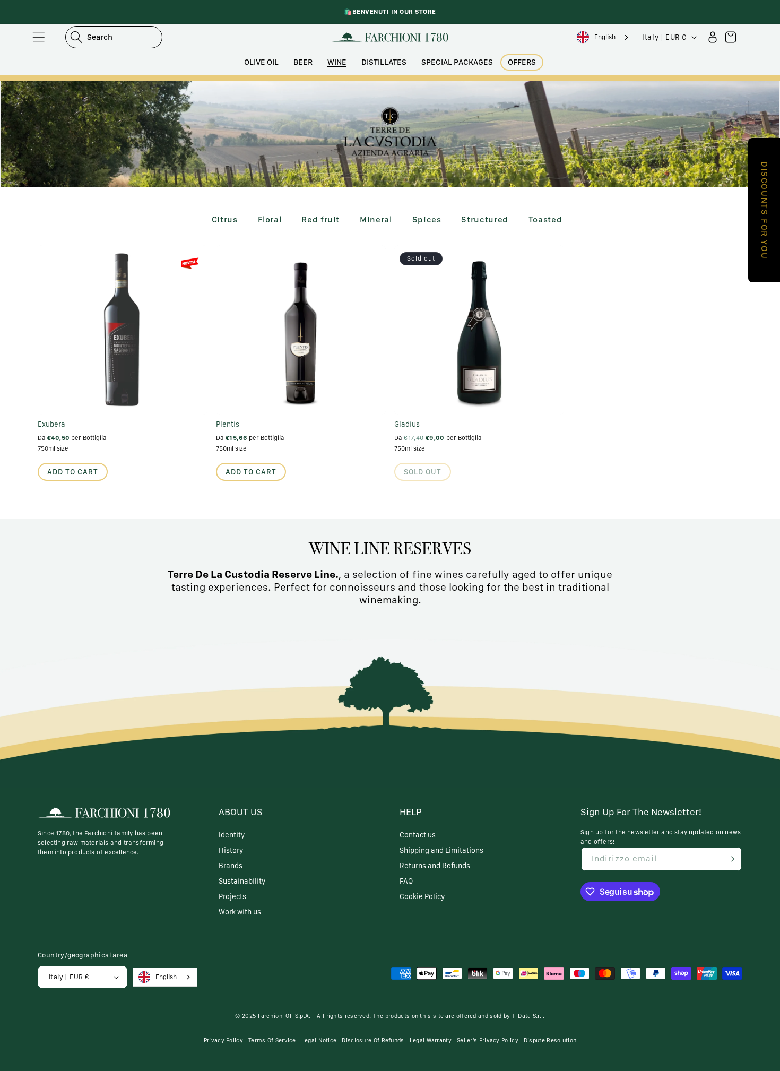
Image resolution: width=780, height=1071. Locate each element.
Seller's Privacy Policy (487, 1040)
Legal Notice (319, 1040)
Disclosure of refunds (373, 1040)
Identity (232, 835)
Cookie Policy (422, 896)
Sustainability (242, 881)
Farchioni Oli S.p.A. (284, 1016)
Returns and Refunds (435, 865)
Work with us (240, 912)
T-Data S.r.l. (528, 1016)
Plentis (227, 424)
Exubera (51, 424)
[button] (38, 37)
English (605, 37)
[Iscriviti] (730, 859)
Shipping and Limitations (441, 850)
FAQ (406, 881)
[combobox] (604, 37)
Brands (230, 865)
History (231, 850)
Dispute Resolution (550, 1040)
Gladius (407, 424)
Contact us (418, 835)
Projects (232, 896)
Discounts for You (764, 210)
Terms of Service (272, 1040)
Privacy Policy (223, 1040)
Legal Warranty (431, 1040)
